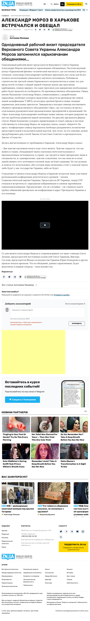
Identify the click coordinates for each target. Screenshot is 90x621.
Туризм (69, 579)
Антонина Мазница (19, 38)
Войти (56, 4)
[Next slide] (86, 10)
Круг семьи (71, 576)
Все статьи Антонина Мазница (18, 284)
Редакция (5, 534)
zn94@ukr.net (49, 540)
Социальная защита (30, 569)
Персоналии (28, 585)
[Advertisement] (33, 352)
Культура (48, 583)
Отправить (77, 323)
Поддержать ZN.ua (74, 4)
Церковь (48, 579)
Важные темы (9, 10)
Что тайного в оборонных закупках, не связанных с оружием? (53, 509)
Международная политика (11, 573)
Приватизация (7, 583)
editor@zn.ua (25, 545)
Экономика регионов (9, 586)
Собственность (72, 583)
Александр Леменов (12, 514)
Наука (47, 569)
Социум (70, 569)
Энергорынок (7, 579)
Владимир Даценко (47, 514)
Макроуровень (7, 576)
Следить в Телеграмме (24, 399)
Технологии (49, 573)
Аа (62, 4)
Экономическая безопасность (29, 581)
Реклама (5, 538)
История (70, 573)
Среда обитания (51, 576)
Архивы (4, 531)
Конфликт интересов (31, 576)
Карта (4, 547)
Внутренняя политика (10, 569)
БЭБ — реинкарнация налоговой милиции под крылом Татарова (18, 509)
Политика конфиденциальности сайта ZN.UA (71, 611)
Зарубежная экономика (32, 573)
